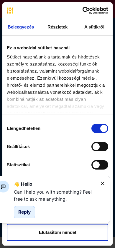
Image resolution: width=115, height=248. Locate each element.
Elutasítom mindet (57, 232)
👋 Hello (23, 184)
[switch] (99, 146)
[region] (55, 195)
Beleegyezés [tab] (21, 26)
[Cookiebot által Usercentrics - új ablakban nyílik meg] (82, 10)
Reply (24, 212)
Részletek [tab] (57, 26)
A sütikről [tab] (94, 26)
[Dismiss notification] (102, 183)
